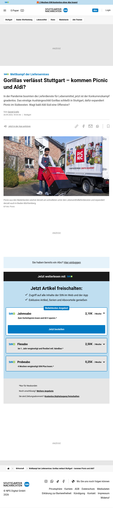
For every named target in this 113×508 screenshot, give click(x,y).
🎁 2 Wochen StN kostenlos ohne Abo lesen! (57, 2)
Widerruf (105, 497)
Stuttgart (8, 20)
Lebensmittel (41, 20)
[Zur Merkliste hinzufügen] (107, 126)
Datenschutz (88, 489)
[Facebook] (63, 481)
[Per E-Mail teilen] (90, 126)
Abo (95, 10)
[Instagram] (46, 481)
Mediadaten (103, 489)
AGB (77, 489)
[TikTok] (57, 481)
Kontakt (91, 493)
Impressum (103, 493)
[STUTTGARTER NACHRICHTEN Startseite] (56, 10)
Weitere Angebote (45, 391)
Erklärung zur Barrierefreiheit (56, 493)
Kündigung (79, 493)
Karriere (68, 489)
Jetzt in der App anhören (19, 126)
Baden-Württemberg (24, 20)
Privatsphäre (55, 489)
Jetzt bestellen (56, 329)
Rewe (53, 20)
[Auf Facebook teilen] (84, 126)
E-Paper (15, 10)
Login (108, 10)
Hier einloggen (72, 262)
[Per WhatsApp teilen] (97, 126)
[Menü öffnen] (5, 10)
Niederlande (63, 20)
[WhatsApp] (52, 481)
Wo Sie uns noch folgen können (93, 481)
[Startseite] (8, 468)
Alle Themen (77, 20)
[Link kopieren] (76, 126)
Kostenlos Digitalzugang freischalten (62, 396)
